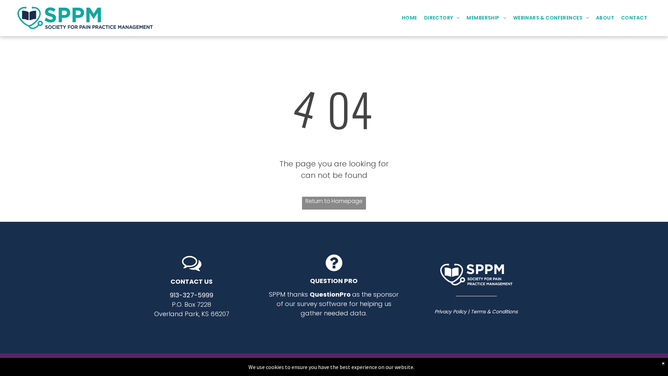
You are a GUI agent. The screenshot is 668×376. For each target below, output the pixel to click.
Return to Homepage (334, 201)
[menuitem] (409, 18)
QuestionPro (330, 294)
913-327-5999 (191, 295)
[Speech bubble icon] (191, 270)
